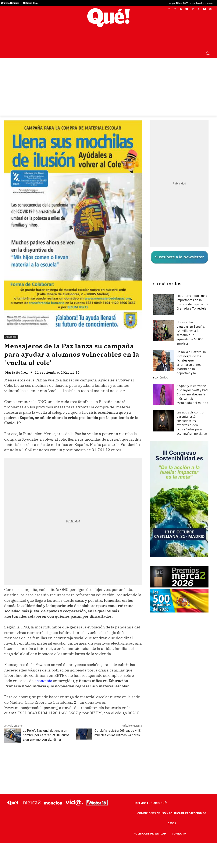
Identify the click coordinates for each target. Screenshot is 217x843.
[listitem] (108, 411)
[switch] (161, 420)
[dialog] (108, 421)
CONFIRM (79, 483)
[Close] (182, 353)
